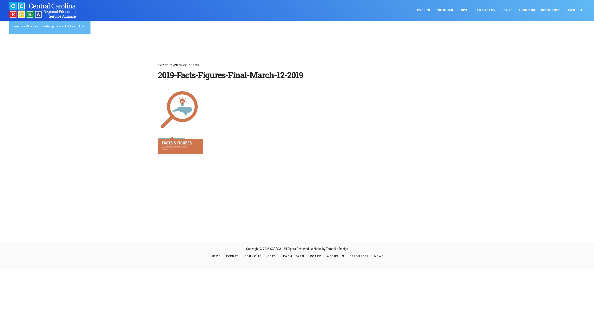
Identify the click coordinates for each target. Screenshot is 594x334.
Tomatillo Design (337, 249)
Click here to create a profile (43, 26)
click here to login (74, 26)
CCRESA (44, 10)
